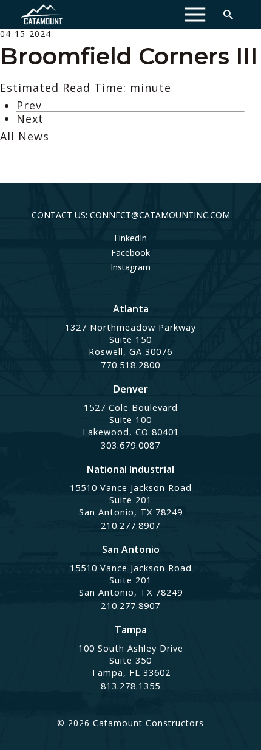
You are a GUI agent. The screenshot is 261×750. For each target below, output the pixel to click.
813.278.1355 (130, 686)
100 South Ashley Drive (130, 648)
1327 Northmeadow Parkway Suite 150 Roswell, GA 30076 (130, 339)
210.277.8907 (130, 525)
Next (30, 118)
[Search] (228, 14)
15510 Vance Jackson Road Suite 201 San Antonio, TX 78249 (131, 500)
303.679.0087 (130, 445)
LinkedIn (130, 238)
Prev (29, 105)
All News (24, 136)
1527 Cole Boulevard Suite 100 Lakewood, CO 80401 (131, 420)
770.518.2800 (130, 365)
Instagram (130, 267)
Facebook (130, 253)
